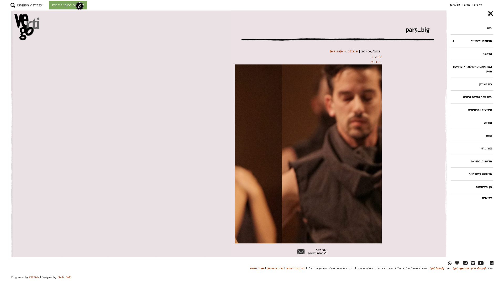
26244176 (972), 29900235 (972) (469, 268)
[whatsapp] (450, 263)
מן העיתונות (484, 186)
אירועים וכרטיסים (480, 109)
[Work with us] (457, 263)
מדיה (467, 5)
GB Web (34, 277)
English (23, 5)
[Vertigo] (26, 27)
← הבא (376, 61)
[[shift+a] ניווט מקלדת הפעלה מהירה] (79, 6)
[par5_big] (247, 153)
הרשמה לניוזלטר (480, 174)
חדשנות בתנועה (481, 161)
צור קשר (486, 148)
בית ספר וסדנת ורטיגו (477, 97)
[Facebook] (492, 263)
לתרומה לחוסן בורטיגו (68, 5)
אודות (488, 122)
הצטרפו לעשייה (481, 41)
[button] (12, 5)
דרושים (487, 197)
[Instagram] (473, 263)
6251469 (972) (437, 268)
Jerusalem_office (343, 51)
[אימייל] (465, 263)
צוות (489, 135)
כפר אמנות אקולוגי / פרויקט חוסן (472, 68)
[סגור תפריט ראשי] (472, 14)
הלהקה (487, 53)
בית (489, 28)
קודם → (376, 56)
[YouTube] (481, 263)
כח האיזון (485, 84)
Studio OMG (65, 277)
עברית (38, 5)
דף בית (478, 5)
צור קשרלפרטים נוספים (317, 252)
